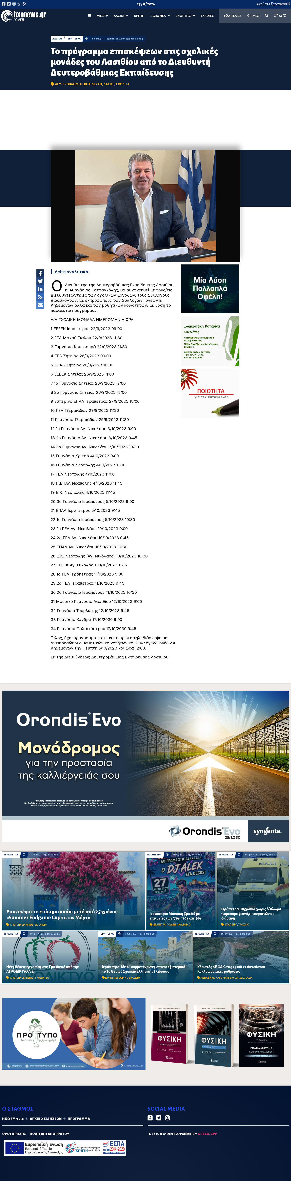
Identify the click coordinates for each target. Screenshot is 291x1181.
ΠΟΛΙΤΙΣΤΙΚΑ (174, 924)
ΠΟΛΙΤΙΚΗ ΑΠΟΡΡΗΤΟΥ (49, 1134)
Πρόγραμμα (79, 1119)
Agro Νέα (159, 16)
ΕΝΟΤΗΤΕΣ (184, 16)
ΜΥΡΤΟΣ (28, 924)
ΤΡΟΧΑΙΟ (243, 924)
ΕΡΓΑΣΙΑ (28, 977)
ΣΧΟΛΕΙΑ (122, 84)
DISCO (187, 924)
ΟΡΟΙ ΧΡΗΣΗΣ (14, 1134)
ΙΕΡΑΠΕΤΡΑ (74, 38)
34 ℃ (282, 16)
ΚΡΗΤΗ (139, 16)
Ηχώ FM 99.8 (13, 1119)
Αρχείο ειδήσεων (46, 1119)
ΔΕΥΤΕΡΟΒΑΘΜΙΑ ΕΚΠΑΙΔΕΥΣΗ (78, 84)
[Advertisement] (145, 120)
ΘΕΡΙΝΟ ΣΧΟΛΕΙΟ (129, 977)
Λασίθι (120, 16)
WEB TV (102, 16)
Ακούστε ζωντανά (270, 4)
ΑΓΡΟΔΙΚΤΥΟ (41, 977)
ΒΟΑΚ (249, 977)
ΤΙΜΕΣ (254, 16)
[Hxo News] (24, 17)
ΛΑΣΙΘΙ (57, 38)
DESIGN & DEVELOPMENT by (183, 1134)
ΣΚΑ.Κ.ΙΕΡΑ (40, 924)
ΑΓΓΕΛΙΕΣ (234, 16)
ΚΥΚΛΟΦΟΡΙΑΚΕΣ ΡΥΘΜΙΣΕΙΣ (227, 977)
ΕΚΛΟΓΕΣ (207, 16)
